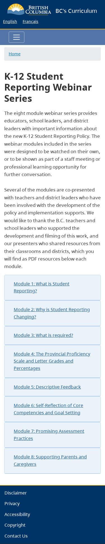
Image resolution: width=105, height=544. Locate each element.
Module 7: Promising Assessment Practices (49, 434)
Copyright (14, 525)
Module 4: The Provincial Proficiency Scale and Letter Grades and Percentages (52, 361)
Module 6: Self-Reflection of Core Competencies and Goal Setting (48, 409)
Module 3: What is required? (43, 335)
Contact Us (16, 536)
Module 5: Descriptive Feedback (47, 387)
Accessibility (17, 514)
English (10, 21)
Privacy (12, 503)
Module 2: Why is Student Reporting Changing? (52, 313)
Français (30, 21)
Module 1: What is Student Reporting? (41, 287)
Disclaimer (15, 493)
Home (14, 53)
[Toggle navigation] (16, 37)
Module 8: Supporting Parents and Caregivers (50, 460)
